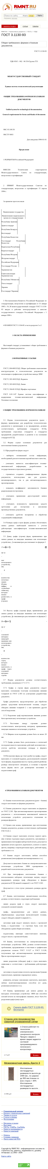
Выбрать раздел (10, 26)
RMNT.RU (4, 31)
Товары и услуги (10, 1115)
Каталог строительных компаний (17, 1113)
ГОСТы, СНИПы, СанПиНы (14, 1127)
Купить (36, 1055)
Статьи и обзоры (10, 1117)
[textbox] (20, 15)
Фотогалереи (9, 1119)
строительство (18, 9)
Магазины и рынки (11, 1123)
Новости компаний (11, 1131)
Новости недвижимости (13, 1129)
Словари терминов (11, 1137)
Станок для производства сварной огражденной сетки (21, 1020)
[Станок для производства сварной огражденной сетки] (11, 1039)
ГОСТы (29, 31)
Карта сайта (6, 1156)
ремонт (26, 9)
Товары (35, 26)
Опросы (7, 1135)
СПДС (35, 31)
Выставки (7, 1125)
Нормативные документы (17, 31)
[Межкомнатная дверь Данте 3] (11, 1080)
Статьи (25, 26)
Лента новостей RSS (12, 1139)
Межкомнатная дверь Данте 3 (22, 1063)
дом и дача (32, 9)
